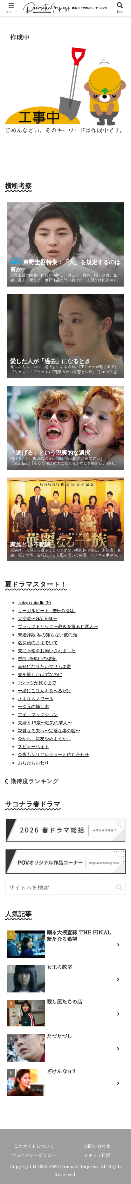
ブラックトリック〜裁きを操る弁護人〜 (58, 626)
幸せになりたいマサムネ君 (44, 666)
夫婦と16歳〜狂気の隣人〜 (45, 722)
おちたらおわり (33, 762)
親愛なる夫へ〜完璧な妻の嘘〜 (49, 730)
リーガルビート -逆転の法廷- (47, 610)
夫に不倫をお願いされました (47, 650)
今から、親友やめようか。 (44, 738)
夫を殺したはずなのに (40, 674)
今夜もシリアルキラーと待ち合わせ (53, 754)
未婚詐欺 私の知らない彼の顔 (47, 634)
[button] (119, 887)
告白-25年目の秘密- (37, 658)
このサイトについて (34, 1146)
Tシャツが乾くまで (37, 682)
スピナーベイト (33, 746)
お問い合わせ (97, 1146)
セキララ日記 (97, 1155)
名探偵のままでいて (38, 642)
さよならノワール (35, 698)
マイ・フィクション (38, 714)
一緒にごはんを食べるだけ (44, 690)
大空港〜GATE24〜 (37, 618)
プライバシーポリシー (34, 1155)
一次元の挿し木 (33, 706)
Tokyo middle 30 (34, 602)
